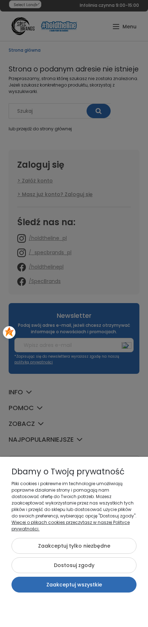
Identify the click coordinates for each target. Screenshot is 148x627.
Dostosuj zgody (74, 565)
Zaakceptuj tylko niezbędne (74, 545)
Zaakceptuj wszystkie (74, 584)
